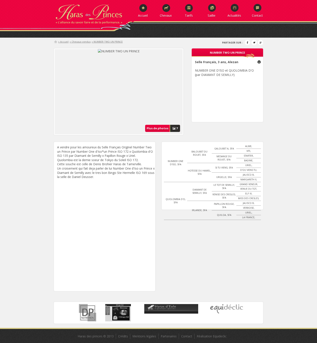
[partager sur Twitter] (254, 42)
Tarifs (189, 15)
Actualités (234, 15)
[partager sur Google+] (260, 42)
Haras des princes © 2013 (96, 336)
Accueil (143, 15)
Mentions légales (144, 336)
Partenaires (169, 336)
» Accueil (63, 41)
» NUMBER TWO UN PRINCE (107, 41)
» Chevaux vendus (80, 41)
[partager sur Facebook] (247, 42)
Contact (257, 15)
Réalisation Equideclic (211, 336)
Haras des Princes (94, 13)
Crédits (123, 336)
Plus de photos (162, 128)
